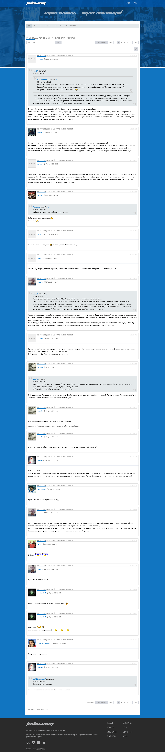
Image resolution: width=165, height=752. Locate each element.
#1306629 (133, 640)
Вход (135, 3)
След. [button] (135, 42)
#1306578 (133, 160)
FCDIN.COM (35, 3)
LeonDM (35, 71)
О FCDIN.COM (111, 736)
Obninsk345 (41, 593)
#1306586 (133, 192)
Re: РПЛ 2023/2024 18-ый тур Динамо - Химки (55, 55)
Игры (125, 727)
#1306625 (133, 540)
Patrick (39, 258)
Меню (128, 3)
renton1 (40, 460)
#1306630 (133, 663)
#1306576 (133, 129)
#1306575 (133, 55)
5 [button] (127, 42)
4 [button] (124, 42)
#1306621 (133, 457)
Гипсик (39, 195)
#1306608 (133, 364)
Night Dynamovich (44, 643)
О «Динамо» (127, 723)
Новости (110, 723)
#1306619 (133, 433)
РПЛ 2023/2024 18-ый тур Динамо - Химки (50, 37)
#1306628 (133, 613)
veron (39, 544)
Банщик (40, 282)
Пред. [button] (110, 42)
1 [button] (115, 42)
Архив (125, 736)
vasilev (39, 133)
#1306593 (133, 255)
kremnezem (41, 489)
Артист (40, 164)
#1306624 (133, 509)
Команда (110, 727)
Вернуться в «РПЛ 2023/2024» (38, 709)
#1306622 (133, 485)
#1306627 (133, 589)
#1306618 (133, 407)
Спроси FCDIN (128, 732)
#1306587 (133, 231)
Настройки (90, 702)
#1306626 (133, 566)
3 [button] (121, 42)
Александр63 (42, 79)
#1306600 (133, 335)
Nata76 (40, 59)
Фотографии (112, 732)
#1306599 (133, 278)
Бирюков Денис (40, 749)
